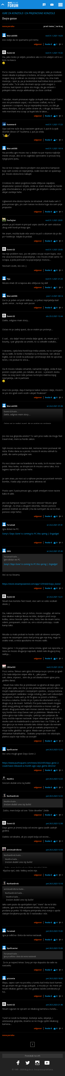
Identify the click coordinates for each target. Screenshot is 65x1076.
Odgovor (38, 44)
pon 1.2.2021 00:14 (54, 296)
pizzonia (11, 978)
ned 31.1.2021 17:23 (54, 125)
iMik (9, 551)
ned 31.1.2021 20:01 (54, 220)
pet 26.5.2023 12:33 (54, 796)
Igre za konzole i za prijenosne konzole (28, 13)
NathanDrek (13, 796)
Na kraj (59, 26)
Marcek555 (12, 36)
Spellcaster (12, 750)
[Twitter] (27, 1063)
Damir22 (11, 53)
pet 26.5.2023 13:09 (54, 850)
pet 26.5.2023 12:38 (54, 824)
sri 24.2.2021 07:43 (55, 551)
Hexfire (10, 779)
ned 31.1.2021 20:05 (54, 250)
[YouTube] (47, 1063)
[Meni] (60, 4)
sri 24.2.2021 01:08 (55, 406)
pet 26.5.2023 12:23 (54, 779)
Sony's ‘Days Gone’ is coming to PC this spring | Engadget (30, 533)
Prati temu (49, 26)
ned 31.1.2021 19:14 (54, 149)
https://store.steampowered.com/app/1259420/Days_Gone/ (31, 583)
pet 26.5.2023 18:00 (54, 978)
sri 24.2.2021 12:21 (55, 597)
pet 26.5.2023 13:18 (54, 884)
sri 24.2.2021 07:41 (55, 525)
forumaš (11, 525)
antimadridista (14, 850)
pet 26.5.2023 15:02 (54, 931)
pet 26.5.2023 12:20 (54, 750)
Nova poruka (8, 26)
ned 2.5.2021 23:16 (55, 667)
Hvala (48, 44)
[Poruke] (52, 4)
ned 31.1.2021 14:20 (54, 36)
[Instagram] (37, 1063)
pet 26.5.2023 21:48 (54, 1005)
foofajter (11, 220)
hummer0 (11, 125)
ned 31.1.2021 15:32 (54, 53)
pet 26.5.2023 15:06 (54, 948)
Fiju (8, 279)
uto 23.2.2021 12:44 (54, 316)
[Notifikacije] (44, 4)
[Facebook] (18, 1063)
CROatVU (11, 667)
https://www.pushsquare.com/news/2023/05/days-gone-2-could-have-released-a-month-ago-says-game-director (30, 764)
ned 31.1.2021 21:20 (54, 279)
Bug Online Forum (13, 4)
